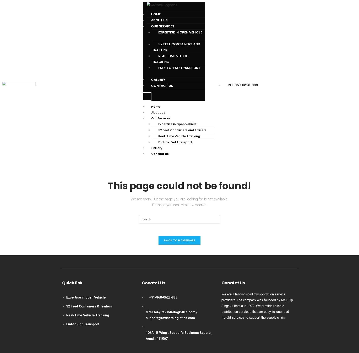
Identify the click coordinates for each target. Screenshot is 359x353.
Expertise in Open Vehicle (180, 32)
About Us (158, 112)
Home (155, 107)
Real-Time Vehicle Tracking (170, 59)
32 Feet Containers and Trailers (176, 47)
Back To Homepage (179, 240)
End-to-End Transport (179, 67)
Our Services (160, 118)
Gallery (156, 148)
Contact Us (162, 85)
